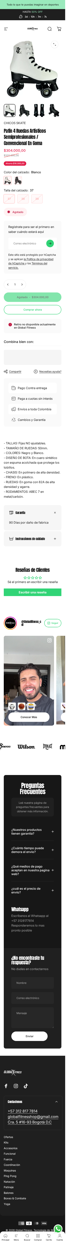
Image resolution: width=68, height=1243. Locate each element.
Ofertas (8, 1137)
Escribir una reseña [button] (32, 592)
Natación (9, 1181)
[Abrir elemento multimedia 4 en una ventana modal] (54, 44)
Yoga (7, 1204)
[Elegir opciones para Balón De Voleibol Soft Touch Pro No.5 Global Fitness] (31, 706)
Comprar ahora (32, 309)
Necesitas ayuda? (50, 371)
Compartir (15, 371)
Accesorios (10, 1148)
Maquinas (10, 1170)
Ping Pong (10, 1176)
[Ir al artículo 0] (9, 110)
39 (37, 198)
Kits (6, 1142)
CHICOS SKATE (15, 123)
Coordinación (12, 1164)
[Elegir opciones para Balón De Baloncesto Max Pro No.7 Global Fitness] (21, 706)
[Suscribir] (50, 243)
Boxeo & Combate (15, 1198)
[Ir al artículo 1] (24, 110)
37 (9, 198)
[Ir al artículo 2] (39, 110)
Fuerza (8, 1159)
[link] (23, 1111)
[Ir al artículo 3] (54, 110)
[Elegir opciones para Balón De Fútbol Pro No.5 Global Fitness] (12, 706)
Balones (8, 1192)
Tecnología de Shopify (47, 1230)
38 (23, 198)
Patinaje (9, 1187)
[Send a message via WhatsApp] (58, 1229)
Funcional (9, 1153)
